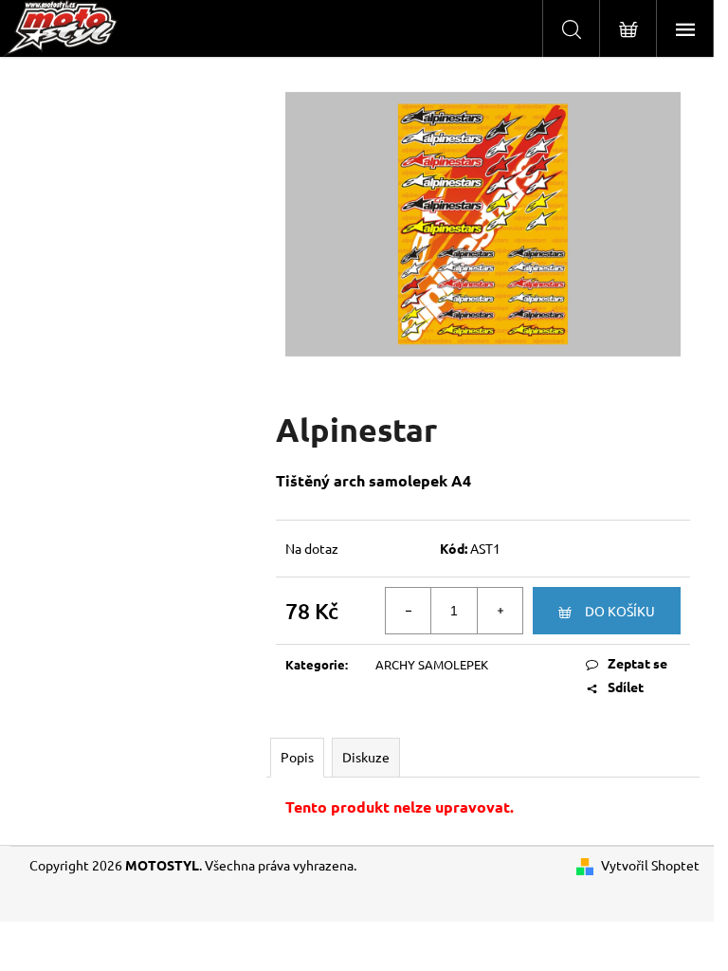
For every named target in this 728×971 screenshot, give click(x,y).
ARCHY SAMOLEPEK (431, 664)
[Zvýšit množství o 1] (499, 610)
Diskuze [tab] (366, 756)
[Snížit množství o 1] (408, 610)
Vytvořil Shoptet (650, 864)
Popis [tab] (297, 756)
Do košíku (620, 610)
